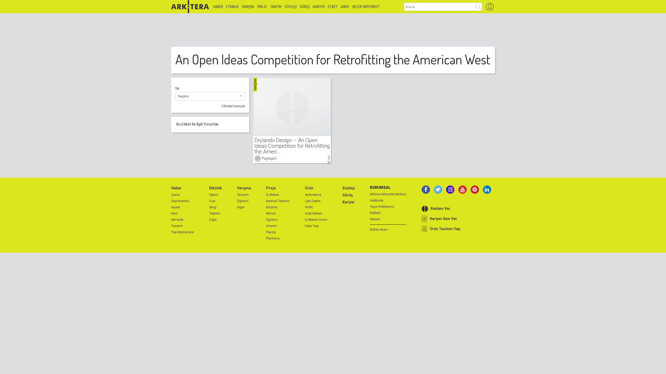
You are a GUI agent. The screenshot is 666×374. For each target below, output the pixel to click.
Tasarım (177, 226)
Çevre (175, 195)
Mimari (271, 213)
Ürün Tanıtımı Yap (445, 229)
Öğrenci (242, 201)
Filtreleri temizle (233, 106)
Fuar (212, 201)
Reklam (375, 213)
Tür (177, 88)
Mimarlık (177, 220)
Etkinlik (232, 6)
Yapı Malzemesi (182, 232)
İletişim (375, 219)
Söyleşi (291, 6)
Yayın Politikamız (382, 207)
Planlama (273, 238)
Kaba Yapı (312, 226)
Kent (174, 213)
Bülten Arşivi (379, 229)
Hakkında (376, 200)
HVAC (309, 207)
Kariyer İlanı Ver (443, 219)
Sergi (212, 207)
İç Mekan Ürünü (316, 220)
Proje (262, 6)
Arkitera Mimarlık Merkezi (388, 194)
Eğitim (213, 195)
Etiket (333, 6)
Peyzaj (271, 232)
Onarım (271, 226)
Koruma (271, 207)
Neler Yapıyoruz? (366, 6)
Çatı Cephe (313, 201)
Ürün (309, 188)
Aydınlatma (313, 195)
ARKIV (345, 6)
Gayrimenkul (180, 201)
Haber (218, 6)
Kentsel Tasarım (278, 201)
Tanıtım (275, 6)
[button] (210, 96)
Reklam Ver (440, 208)
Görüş (305, 6)
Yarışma (248, 6)
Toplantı (214, 213)
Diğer (213, 220)
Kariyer (319, 6)
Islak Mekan (313, 213)
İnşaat (175, 207)
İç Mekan (272, 195)
